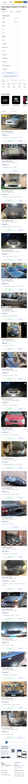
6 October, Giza (6, 553)
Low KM (20, 137)
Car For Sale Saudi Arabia (5, 774)
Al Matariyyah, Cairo (7, 615)
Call (21, 141)
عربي (12, 2)
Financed (23, 583)
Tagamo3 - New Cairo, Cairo (8, 226)
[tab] (3, 80)
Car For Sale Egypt (4, 772)
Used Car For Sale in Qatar (19, 774)
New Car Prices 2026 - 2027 (10, 76)
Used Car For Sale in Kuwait (19, 772)
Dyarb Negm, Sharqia (7, 286)
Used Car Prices (10, 73)
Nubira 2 (16, 137)
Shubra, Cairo (6, 167)
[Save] (25, 116)
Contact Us (16, 765)
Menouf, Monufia (6, 375)
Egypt (9, 765)
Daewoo (12, 137)
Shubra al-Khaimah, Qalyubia (8, 464)
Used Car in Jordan (17, 773)
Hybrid (19, 583)
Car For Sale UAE (4, 773)
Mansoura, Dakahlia (7, 494)
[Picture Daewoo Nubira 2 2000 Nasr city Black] (14, 568)
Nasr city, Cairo (6, 256)
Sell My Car (19, 2)
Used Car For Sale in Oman (19, 776)
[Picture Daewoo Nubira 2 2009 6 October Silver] (14, 538)
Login (25, 2)
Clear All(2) (18, 11)
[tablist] (14, 80)
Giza (4, 345)
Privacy (15, 768)
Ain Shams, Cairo (6, 137)
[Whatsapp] (9, 141)
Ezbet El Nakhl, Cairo (7, 704)
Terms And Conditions (18, 767)
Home (15, 764)
